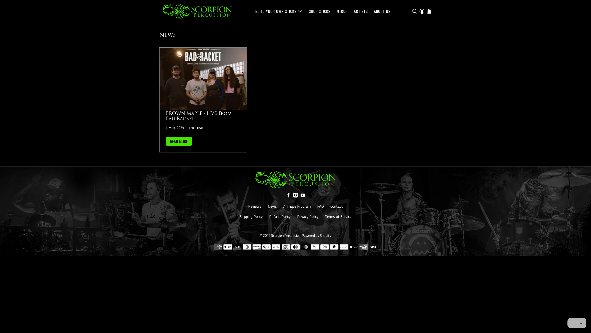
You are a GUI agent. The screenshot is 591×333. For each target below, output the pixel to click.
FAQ (320, 206)
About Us (382, 11)
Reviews (254, 206)
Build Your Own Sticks (275, 11)
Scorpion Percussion (286, 235)
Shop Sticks (319, 11)
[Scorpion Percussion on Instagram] (295, 196)
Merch (342, 11)
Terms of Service (338, 216)
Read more (179, 141)
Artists (361, 11)
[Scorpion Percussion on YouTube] (302, 196)
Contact (336, 206)
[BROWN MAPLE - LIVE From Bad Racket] (203, 79)
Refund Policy (280, 216)
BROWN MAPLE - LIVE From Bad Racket (199, 116)
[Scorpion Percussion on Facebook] (288, 196)
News (272, 206)
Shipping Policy (251, 216)
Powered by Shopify (316, 235)
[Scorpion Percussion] (197, 11)
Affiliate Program (297, 206)
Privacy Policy (308, 216)
